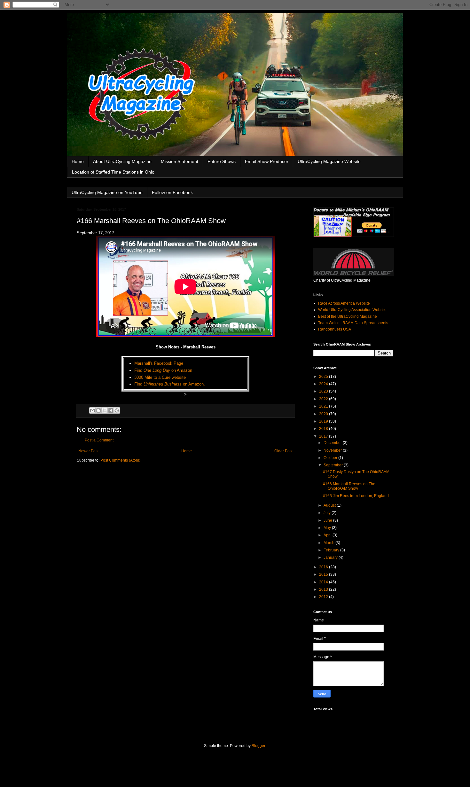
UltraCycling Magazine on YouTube (107, 192)
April (328, 535)
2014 (324, 582)
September (334, 465)
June (328, 520)
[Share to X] (104, 410)
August (330, 505)
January (331, 557)
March (329, 543)
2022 (324, 399)
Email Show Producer (266, 161)
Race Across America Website (344, 303)
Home (78, 161)
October (331, 458)
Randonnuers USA (334, 329)
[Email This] (92, 410)
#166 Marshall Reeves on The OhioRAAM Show (349, 486)
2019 (324, 421)
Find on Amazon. (169, 384)
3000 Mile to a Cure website (160, 377)
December (333, 442)
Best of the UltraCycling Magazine (347, 316)
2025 (324, 376)
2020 (324, 414)
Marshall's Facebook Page (158, 363)
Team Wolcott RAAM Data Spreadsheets (353, 323)
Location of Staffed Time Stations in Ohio (113, 172)
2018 (324, 428)
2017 (324, 436)
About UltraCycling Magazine (122, 161)
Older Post (283, 451)
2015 (324, 574)
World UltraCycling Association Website (352, 310)
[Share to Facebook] (110, 410)
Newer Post (88, 451)
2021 (324, 406)
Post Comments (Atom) (120, 460)
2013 (324, 589)
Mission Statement (179, 161)
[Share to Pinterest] (117, 410)
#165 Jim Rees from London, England (356, 496)
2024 (324, 384)
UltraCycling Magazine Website (329, 161)
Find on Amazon (163, 370)
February (332, 550)
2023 (324, 391)
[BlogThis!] (98, 410)
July (328, 512)
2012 (324, 597)
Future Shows (222, 161)
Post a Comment (99, 440)
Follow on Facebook (172, 192)
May (328, 528)
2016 (324, 567)
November (333, 450)
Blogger (258, 746)
